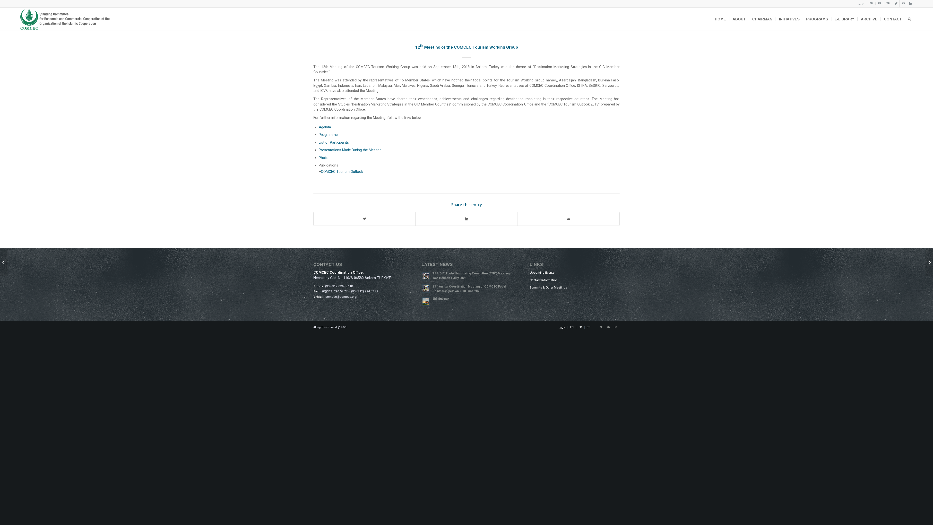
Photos (324, 158)
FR (879, 3)
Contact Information (544, 280)
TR (888, 3)
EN (871, 3)
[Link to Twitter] (895, 3)
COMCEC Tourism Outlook (342, 171)
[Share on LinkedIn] (466, 219)
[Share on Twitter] (364, 219)
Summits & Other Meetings (548, 287)
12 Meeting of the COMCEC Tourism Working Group (466, 47)
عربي (861, 3)
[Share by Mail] (568, 219)
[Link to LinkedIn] (910, 3)
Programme (328, 134)
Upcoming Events (542, 272)
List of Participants (334, 142)
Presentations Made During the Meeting (350, 150)
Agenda (325, 127)
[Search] (909, 19)
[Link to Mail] (903, 3)
